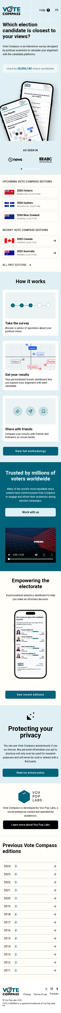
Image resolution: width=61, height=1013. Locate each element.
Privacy (27, 994)
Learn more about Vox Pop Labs (30, 824)
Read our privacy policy (30, 772)
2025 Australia (25, 251)
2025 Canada (25, 239)
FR (56, 10)
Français (54, 994)
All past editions (14, 264)
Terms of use (40, 994)
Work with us (30, 512)
